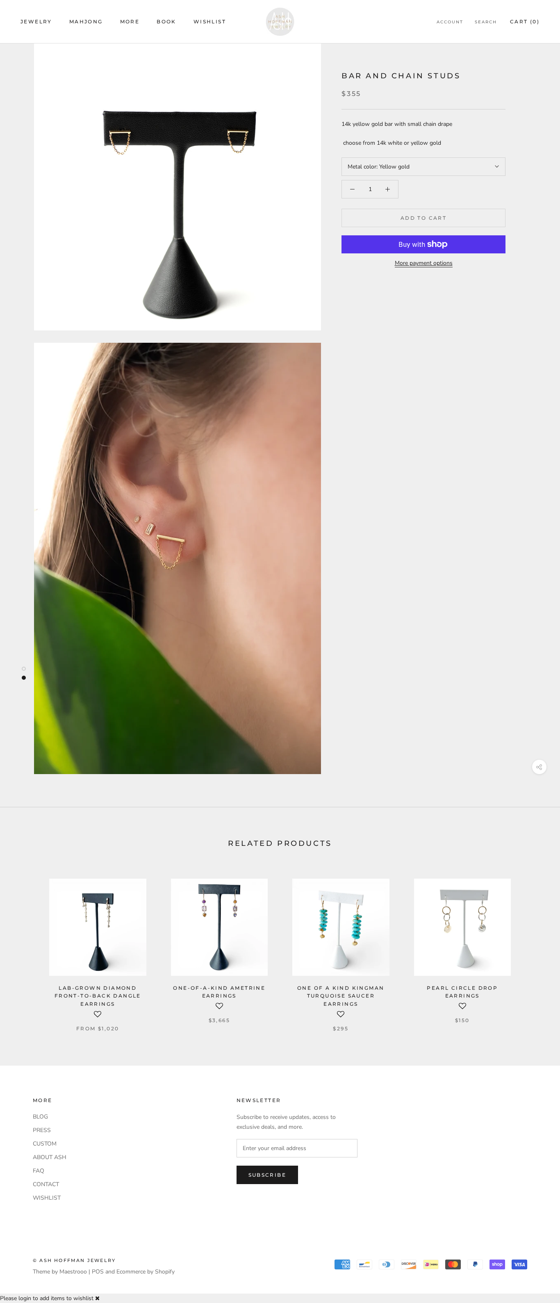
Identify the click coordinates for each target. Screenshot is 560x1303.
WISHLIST (47, 1198)
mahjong (86, 21)
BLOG (40, 1117)
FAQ (38, 1171)
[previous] (25, 946)
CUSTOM (45, 1144)
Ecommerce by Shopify (145, 1272)
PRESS (42, 1130)
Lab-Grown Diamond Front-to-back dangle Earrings (98, 996)
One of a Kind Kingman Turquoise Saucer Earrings (340, 996)
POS (98, 1272)
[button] (97, 1017)
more (130, 21)
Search (486, 22)
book (166, 21)
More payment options (424, 263)
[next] (534, 946)
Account (450, 22)
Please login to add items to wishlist (46, 1298)
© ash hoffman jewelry (74, 1260)
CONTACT (46, 1184)
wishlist (209, 21)
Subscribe (267, 1175)
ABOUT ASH (49, 1157)
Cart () (525, 21)
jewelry (36, 21)
